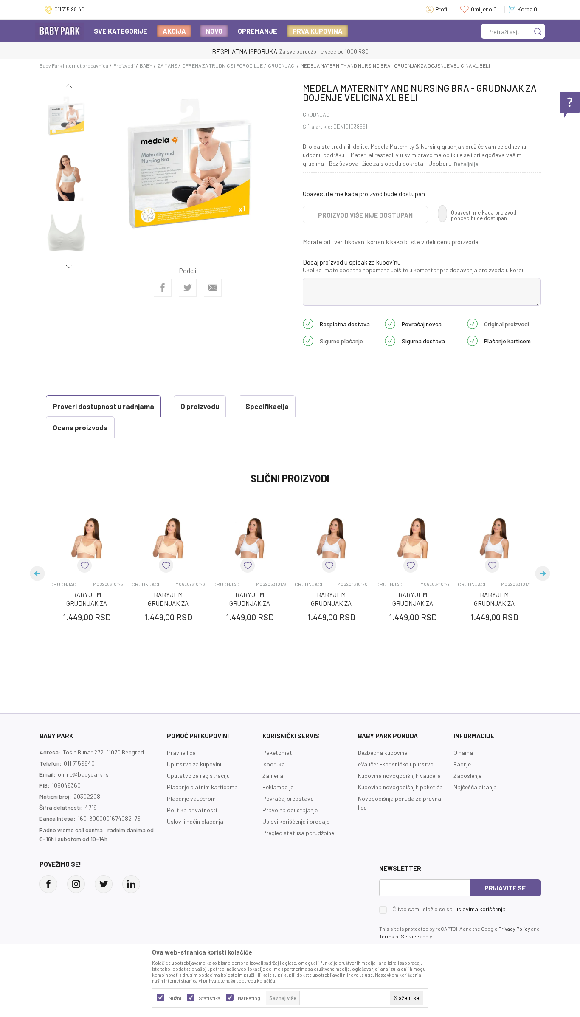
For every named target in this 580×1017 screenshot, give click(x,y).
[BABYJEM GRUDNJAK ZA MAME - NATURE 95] (413, 538)
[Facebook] (162, 287)
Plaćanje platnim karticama (202, 787)
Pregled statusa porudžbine (298, 832)
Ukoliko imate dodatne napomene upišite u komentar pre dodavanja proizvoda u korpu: (415, 270)
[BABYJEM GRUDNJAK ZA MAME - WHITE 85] (331, 538)
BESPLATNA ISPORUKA (244, 51)
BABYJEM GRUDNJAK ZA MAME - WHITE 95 (250, 603)
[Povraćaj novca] (390, 323)
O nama (463, 752)
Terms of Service (399, 936)
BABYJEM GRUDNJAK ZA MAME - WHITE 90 (494, 603)
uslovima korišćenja (480, 908)
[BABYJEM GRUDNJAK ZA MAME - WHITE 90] (494, 538)
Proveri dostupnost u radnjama (103, 406)
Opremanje (257, 31)
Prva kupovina (318, 31)
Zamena (272, 775)
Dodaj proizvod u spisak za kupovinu (352, 262)
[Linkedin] (131, 884)
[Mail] (212, 287)
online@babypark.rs (83, 774)
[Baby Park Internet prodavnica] (59, 30)
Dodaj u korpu (100, 666)
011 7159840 (79, 763)
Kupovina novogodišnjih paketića (400, 787)
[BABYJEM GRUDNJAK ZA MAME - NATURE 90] (87, 538)
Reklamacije (277, 787)
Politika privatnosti (192, 810)
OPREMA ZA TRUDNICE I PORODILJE (222, 65)
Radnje (462, 764)
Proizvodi (124, 65)
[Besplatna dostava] (308, 323)
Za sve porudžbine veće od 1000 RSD (324, 51)
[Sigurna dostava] (390, 340)
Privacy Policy (514, 929)
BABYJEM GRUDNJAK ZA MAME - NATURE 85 (168, 603)
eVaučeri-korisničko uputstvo (396, 764)
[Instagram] (76, 884)
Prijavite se (505, 888)
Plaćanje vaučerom (191, 798)
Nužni (175, 997)
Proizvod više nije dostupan (365, 215)
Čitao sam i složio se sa (449, 909)
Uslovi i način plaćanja (195, 821)
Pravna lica (181, 752)
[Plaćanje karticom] (472, 340)
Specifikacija (267, 406)
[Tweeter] (103, 884)
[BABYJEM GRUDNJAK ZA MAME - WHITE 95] (250, 538)
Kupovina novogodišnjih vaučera (399, 775)
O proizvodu (199, 406)
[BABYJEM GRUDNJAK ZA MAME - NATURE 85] (168, 538)
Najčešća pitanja (475, 787)
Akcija (174, 31)
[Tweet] (187, 287)
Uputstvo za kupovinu (195, 764)
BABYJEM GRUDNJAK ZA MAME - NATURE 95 (413, 603)
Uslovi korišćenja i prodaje (295, 821)
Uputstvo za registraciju (198, 775)
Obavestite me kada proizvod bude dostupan (364, 194)
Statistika (209, 997)
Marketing (249, 997)
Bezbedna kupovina (383, 752)
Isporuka (273, 764)
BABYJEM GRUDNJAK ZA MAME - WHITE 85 (331, 603)
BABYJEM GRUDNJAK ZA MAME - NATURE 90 (86, 603)
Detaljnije (466, 163)
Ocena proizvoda (80, 427)
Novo (214, 31)
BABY (146, 65)
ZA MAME (167, 65)
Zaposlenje (467, 775)
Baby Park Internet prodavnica (73, 65)
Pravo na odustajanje (290, 810)
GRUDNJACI (282, 65)
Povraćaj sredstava (288, 798)
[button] (84, 565)
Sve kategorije (120, 31)
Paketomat (277, 752)
